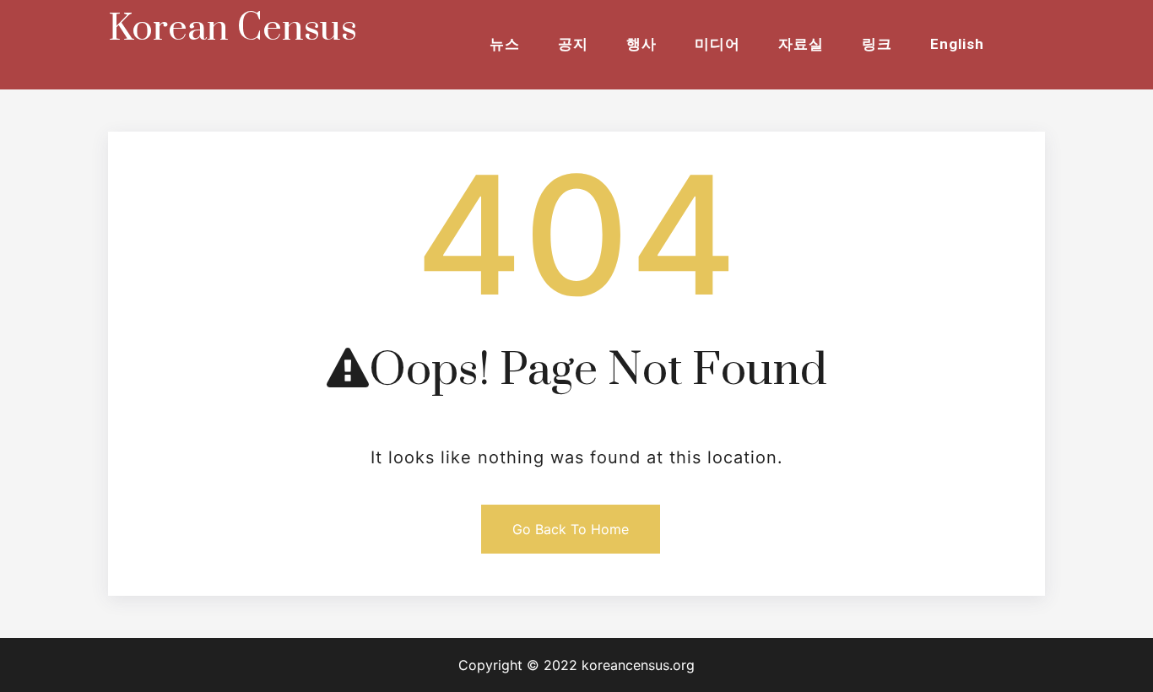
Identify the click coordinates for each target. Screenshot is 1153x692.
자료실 (801, 43)
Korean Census (232, 28)
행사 (641, 43)
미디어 (717, 43)
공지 (573, 43)
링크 (877, 43)
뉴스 (505, 43)
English (957, 43)
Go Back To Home (570, 529)
